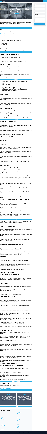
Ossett (17, 420)
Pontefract (18, 427)
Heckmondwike (19, 412)
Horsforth (2, 419)
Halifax (2, 423)
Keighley (1, 388)
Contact (45, 1)
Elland (17, 414)
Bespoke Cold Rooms (3, 33)
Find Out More (16, 79)
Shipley (10, 388)
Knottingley (18, 428)
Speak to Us (16, 219)
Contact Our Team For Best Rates (16, 381)
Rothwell (18, 418)
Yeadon (2, 418)
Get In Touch (16, 119)
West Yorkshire (3, 425)
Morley (2, 426)
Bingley (6, 388)
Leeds (2, 424)
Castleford (18, 425)
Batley (17, 413)
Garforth (18, 421)
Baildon (8, 388)
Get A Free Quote (16, 406)
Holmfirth (18, 426)
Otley (3, 388)
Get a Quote (15, 13)
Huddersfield (18, 419)
